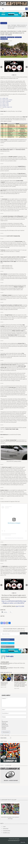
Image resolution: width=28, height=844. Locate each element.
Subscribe (23, 633)
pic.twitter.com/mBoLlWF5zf (15, 603)
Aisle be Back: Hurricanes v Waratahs (4, 684)
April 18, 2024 (20, 606)
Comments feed (6, 830)
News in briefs (4, 39)
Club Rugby (13, 25)
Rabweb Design (16, 840)
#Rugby (4, 603)
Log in (4, 826)
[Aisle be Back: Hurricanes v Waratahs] (7, 677)
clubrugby (4, 40)
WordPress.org (6, 832)
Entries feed (5, 828)
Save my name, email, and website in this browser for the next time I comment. (5, 725)
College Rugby (11, 37)
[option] (14, 66)
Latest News (18, 37)
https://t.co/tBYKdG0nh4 (8, 601)
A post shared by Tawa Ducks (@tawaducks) (14, 537)
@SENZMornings (21, 601)
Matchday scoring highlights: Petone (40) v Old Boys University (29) (12, 668)
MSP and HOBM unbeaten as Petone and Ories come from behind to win (12, 664)
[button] (1, 67)
